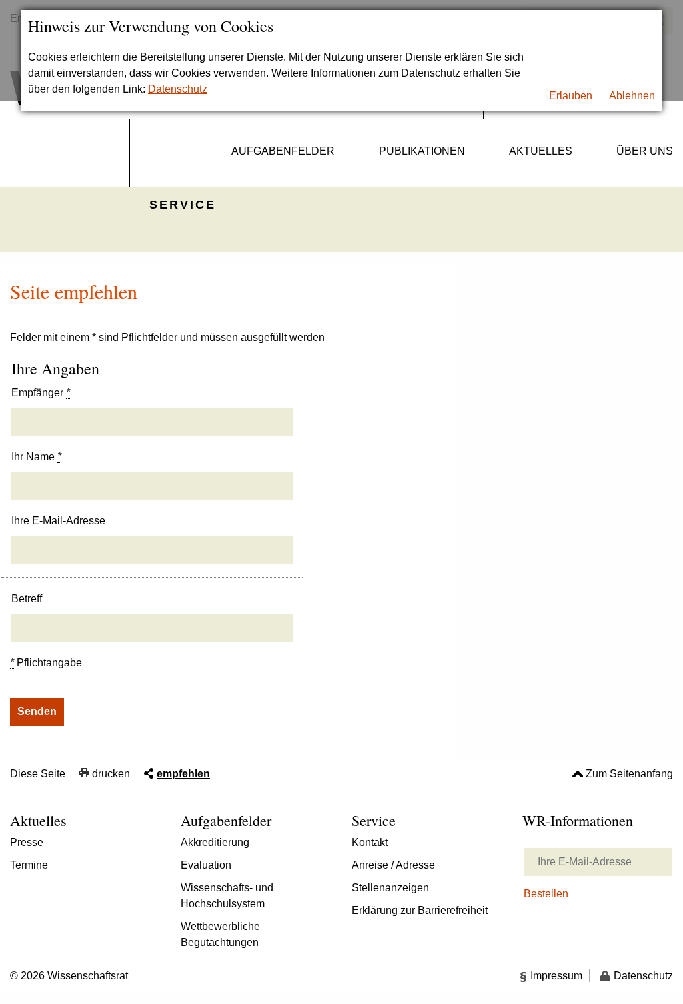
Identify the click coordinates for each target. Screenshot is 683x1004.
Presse (26, 842)
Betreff (26, 598)
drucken (111, 773)
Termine (29, 865)
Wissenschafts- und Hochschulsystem (227, 895)
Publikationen (422, 151)
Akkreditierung (215, 842)
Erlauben (570, 95)
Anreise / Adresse (393, 865)
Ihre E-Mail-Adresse (58, 520)
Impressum (556, 975)
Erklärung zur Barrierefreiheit (420, 910)
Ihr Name (36, 456)
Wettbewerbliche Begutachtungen (220, 934)
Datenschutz (177, 89)
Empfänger (40, 392)
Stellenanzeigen (390, 887)
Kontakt (370, 842)
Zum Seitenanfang (629, 773)
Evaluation (206, 865)
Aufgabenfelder (283, 151)
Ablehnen (632, 95)
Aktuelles (540, 151)
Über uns (644, 151)
